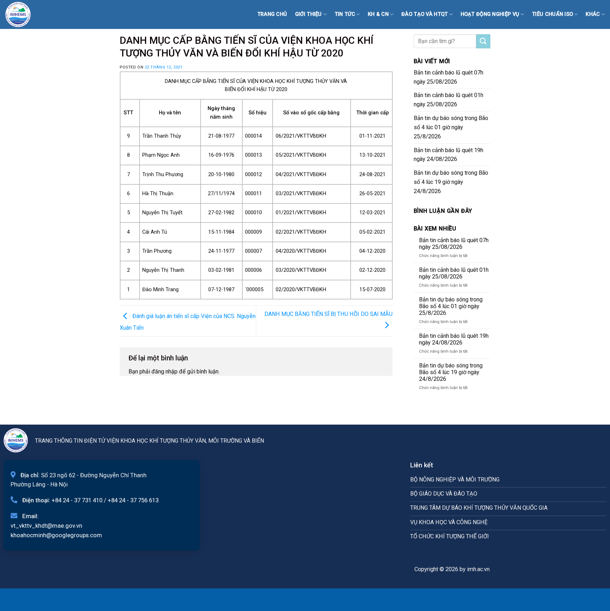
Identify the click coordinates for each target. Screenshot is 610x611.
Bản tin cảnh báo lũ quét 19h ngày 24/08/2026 (448, 155)
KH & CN (378, 14)
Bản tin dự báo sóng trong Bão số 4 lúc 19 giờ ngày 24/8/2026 (451, 181)
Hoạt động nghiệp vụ (490, 14)
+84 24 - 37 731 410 (77, 500)
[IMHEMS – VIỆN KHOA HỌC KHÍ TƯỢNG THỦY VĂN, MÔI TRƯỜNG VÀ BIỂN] (23, 14)
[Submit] (483, 41)
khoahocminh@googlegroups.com (56, 535)
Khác (593, 14)
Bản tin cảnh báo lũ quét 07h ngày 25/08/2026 (448, 77)
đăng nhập (164, 371)
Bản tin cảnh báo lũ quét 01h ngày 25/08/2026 (448, 100)
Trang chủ (272, 14)
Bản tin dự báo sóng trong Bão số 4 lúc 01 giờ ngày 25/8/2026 (451, 127)
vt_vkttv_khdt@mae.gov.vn (46, 525)
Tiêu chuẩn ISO (552, 14)
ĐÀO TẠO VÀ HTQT (424, 14)
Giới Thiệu (308, 14)
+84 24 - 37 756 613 (133, 500)
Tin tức (345, 14)
